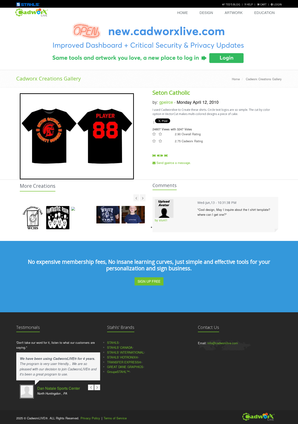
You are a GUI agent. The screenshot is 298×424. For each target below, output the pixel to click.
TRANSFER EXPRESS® (124, 362)
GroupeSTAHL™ (118, 371)
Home (182, 12)
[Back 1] (157, 155)
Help (250, 4)
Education (264, 12)
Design (206, 12)
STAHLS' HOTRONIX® (122, 357)
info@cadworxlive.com (222, 343)
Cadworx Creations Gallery (48, 78)
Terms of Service (115, 418)
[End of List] (165, 155)
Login (277, 4)
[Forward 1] (161, 155)
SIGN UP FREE (149, 281)
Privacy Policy (90, 418)
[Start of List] (154, 155)
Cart (263, 4)
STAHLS (113, 342)
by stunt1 (161, 220)
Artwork (234, 12)
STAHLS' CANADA (119, 347)
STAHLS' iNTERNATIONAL (125, 352)
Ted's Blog (233, 4)
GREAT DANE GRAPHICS (125, 367)
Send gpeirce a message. (173, 162)
